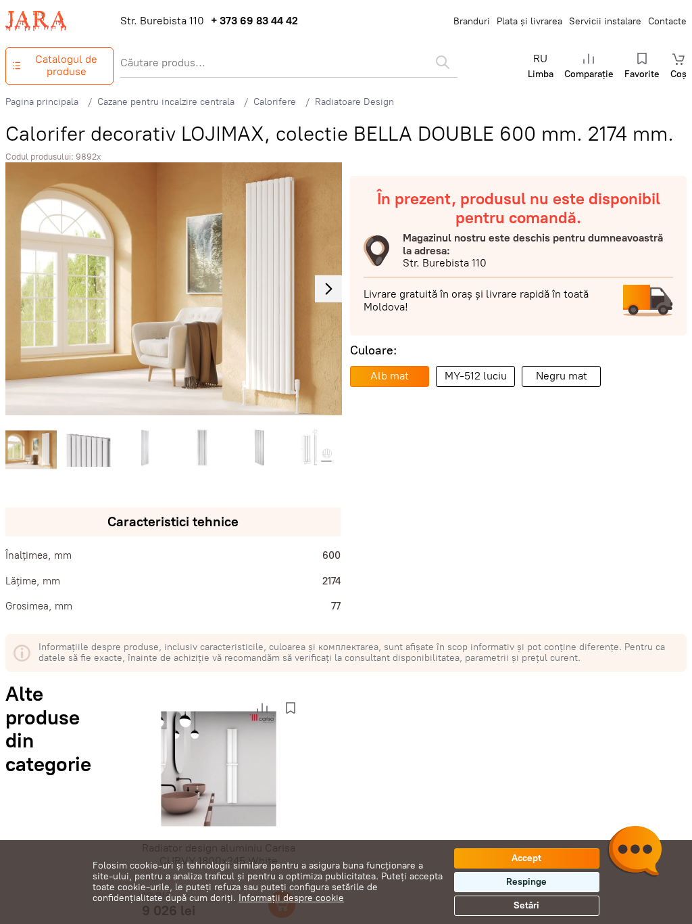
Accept (526, 858)
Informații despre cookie (291, 898)
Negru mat (561, 375)
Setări (526, 905)
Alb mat (389, 375)
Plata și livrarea (529, 21)
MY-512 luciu (476, 375)
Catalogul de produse (66, 65)
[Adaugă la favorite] (290, 708)
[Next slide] (328, 288)
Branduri (471, 21)
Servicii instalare (605, 21)
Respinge (526, 881)
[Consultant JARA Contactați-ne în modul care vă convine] (634, 853)
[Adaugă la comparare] (262, 708)
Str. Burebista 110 (162, 21)
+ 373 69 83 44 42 (254, 21)
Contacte (667, 21)
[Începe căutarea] (442, 62)
